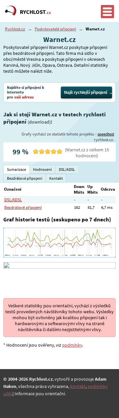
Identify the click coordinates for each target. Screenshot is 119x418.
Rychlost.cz (15, 29)
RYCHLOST (35, 12)
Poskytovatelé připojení (55, 29)
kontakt (78, 386)
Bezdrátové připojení (23, 207)
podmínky (72, 345)
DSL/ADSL (13, 200)
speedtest (106, 134)
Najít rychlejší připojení (85, 92)
